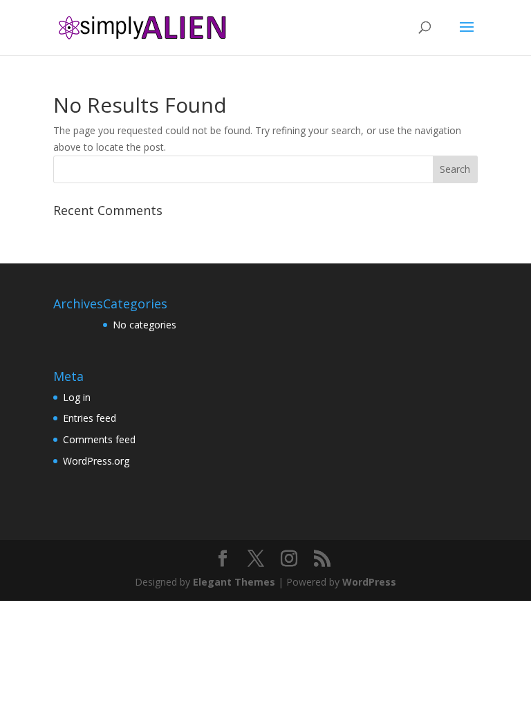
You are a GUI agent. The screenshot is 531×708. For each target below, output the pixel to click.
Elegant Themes (234, 581)
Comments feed (99, 439)
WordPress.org (96, 460)
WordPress (369, 581)
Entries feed (89, 418)
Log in (77, 397)
